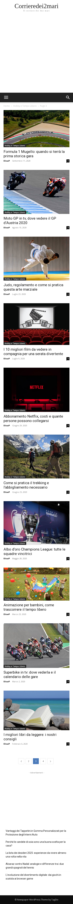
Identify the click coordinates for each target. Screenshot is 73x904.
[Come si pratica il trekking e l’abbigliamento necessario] (36, 456)
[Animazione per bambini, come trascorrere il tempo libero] (36, 584)
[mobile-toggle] (6, 97)
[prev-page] (21, 761)
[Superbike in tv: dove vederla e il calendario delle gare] (36, 645)
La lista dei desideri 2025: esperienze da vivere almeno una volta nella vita (36, 854)
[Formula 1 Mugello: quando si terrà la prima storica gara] (36, 128)
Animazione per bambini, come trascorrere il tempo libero (29, 607)
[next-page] (50, 761)
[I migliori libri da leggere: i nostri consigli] (36, 710)
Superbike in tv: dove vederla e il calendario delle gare (30, 674)
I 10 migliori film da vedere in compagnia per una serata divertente (33, 351)
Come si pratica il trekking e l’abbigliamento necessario (26, 485)
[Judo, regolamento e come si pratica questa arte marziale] (36, 259)
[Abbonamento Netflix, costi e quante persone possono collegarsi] (36, 390)
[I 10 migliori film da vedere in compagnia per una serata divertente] (36, 324)
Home (7, 105)
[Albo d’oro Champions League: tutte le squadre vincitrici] (36, 523)
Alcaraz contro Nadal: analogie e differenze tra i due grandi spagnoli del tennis (35, 865)
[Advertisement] (36, 54)
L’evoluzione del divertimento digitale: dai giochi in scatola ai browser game (33, 876)
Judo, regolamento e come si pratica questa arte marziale (33, 287)
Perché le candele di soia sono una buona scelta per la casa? (36, 843)
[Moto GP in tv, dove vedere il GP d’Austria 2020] (36, 192)
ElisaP (7, 160)
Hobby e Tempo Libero (25, 105)
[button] (68, 97)
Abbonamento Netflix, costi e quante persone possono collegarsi (33, 418)
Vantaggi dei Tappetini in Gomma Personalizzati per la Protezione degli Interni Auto (36, 832)
